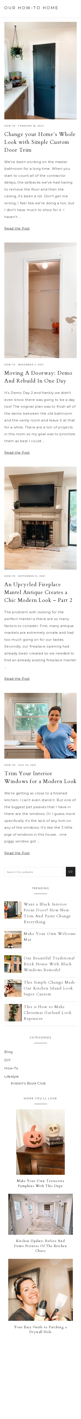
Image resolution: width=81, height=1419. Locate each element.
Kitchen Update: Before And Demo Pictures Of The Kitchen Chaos (40, 1246)
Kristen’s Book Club (28, 1083)
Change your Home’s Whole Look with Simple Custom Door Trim (40, 142)
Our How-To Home (31, 7)
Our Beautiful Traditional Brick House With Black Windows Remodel (49, 964)
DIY (7, 1060)
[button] (72, 8)
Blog (8, 1052)
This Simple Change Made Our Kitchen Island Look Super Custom (49, 988)
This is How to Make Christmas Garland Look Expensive (48, 1012)
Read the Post (17, 228)
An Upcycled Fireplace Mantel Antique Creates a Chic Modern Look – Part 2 (38, 592)
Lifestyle (11, 1076)
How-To (10, 126)
